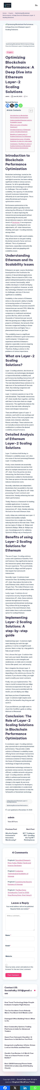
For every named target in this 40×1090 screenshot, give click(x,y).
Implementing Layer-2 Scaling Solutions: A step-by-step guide (21, 140)
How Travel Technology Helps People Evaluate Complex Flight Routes (19, 1003)
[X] (12, 105)
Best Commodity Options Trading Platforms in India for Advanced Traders (18, 1029)
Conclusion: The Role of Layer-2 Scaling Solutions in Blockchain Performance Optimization (20, 146)
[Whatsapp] (21, 105)
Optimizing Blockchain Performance (17, 805)
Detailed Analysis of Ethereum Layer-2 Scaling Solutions (20, 130)
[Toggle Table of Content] (29, 111)
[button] (13, 821)
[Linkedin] (16, 105)
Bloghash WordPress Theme (23, 1082)
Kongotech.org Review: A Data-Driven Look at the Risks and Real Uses (20, 1046)
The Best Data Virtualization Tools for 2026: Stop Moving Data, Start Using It (20, 892)
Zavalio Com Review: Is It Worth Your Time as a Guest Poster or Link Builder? (19, 1055)
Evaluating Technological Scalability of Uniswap (18, 873)
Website (8, 956)
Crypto (10, 13)
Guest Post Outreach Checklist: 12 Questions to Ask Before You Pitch (18, 1038)
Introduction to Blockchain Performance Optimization (19, 116)
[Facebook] (8, 105)
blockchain (16, 222)
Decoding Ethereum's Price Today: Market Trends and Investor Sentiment (19, 862)
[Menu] (36, 5)
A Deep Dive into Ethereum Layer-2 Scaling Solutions (17, 801)
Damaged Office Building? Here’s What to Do (20, 1020)
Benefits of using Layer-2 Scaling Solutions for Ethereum (20, 135)
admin (11, 817)
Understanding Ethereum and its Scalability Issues (21, 121)
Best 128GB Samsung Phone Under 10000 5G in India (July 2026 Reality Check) (19, 1066)
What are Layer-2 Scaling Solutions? (18, 126)
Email (8, 946)
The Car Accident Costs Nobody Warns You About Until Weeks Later (19, 1012)
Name (8, 935)
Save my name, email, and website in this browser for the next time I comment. (19, 968)
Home (4, 13)
